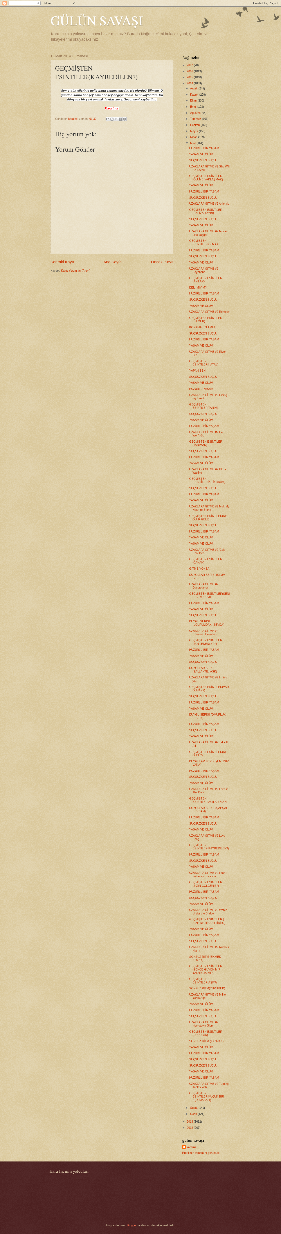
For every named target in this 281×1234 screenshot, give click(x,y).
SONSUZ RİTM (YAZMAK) (206, 1041)
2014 (190, 83)
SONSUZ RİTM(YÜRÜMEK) (207, 988)
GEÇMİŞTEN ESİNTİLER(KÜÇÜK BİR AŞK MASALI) (206, 1097)
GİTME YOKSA (199, 568)
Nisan (194, 137)
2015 (190, 77)
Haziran (195, 125)
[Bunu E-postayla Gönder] (108, 119)
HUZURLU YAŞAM (201, 389)
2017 (190, 65)
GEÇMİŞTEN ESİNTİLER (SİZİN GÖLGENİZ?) (205, 884)
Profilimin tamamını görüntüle (201, 1152)
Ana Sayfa (112, 262)
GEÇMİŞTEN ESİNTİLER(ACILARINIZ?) (208, 800)
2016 (190, 71)
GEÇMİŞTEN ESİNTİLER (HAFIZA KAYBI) (205, 211)
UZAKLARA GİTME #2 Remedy (209, 311)
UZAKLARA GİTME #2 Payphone (203, 270)
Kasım (194, 94)
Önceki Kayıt (162, 262)
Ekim (194, 100)
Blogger (132, 1225)
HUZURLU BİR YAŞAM (204, 148)
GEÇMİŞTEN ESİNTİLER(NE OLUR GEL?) (208, 517)
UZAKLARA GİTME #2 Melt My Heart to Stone (209, 508)
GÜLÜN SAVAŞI (96, 20)
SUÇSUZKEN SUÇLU (203, 160)
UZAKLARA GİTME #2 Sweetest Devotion (203, 632)
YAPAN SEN (197, 370)
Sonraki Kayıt (62, 262)
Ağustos (196, 112)
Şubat (194, 1107)
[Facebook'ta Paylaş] (120, 119)
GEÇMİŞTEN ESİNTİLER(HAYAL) (203, 363)
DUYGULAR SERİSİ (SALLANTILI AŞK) (203, 669)
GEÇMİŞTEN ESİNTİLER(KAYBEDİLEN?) (209, 846)
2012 (190, 1127)
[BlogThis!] (112, 119)
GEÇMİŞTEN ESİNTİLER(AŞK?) (203, 980)
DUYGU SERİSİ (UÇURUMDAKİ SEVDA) (206, 623)
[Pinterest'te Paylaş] (124, 119)
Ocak (194, 1114)
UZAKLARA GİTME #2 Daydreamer (203, 586)
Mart (193, 143)
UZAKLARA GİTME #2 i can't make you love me (208, 874)
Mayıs (194, 131)
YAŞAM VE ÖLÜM (201, 154)
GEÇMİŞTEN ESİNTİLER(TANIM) (203, 406)
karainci (192, 1147)
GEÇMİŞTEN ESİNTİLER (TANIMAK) (205, 443)
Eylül (193, 106)
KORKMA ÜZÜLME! (202, 327)
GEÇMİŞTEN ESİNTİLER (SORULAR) (205, 1033)
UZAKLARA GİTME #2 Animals (209, 203)
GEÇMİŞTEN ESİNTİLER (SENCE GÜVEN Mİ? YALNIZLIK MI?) (205, 970)
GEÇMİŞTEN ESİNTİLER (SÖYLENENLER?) (205, 642)
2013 (190, 1121)
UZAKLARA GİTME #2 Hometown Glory (203, 1024)
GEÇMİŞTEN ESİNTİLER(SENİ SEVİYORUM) (209, 595)
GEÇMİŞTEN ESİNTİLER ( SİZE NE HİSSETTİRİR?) (207, 921)
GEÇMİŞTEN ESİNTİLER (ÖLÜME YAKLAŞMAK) (206, 177)
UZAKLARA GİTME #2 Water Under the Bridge (208, 911)
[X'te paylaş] (116, 119)
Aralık (194, 88)
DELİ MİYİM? (198, 287)
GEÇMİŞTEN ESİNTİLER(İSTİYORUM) (207, 480)
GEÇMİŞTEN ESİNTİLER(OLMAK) (204, 242)
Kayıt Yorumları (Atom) (75, 270)
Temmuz (196, 118)
